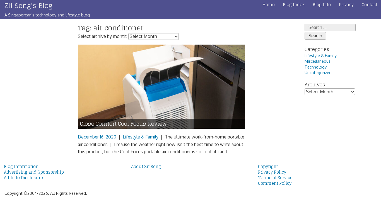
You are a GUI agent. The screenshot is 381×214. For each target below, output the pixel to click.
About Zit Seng (146, 166)
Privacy (346, 4)
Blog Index (294, 4)
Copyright (268, 166)
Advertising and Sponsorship (34, 172)
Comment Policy (274, 183)
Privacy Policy (272, 172)
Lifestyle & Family (140, 137)
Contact (369, 4)
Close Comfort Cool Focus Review (123, 124)
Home (268, 4)
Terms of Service (275, 177)
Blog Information (21, 166)
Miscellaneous (318, 61)
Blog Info (322, 4)
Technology (316, 66)
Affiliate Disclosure (23, 177)
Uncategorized (318, 72)
